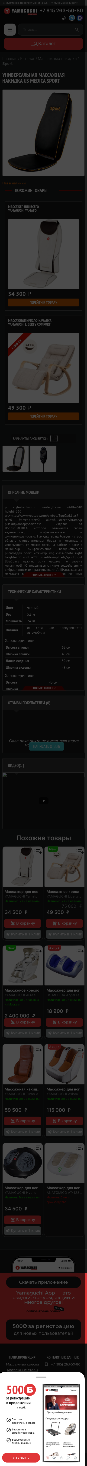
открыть (21, 1457)
